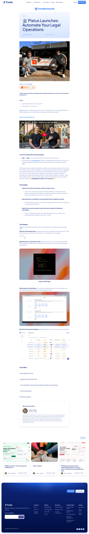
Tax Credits (47, 511)
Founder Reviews (36, 512)
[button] (30, 2)
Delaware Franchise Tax (70, 517)
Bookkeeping (47, 507)
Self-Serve (81, 507)
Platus (21, 84)
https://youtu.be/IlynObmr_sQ (27, 117)
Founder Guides (59, 507)
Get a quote (80, 510)
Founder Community (58, 512)
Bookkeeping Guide (70, 511)
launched (29, 84)
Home (35, 507)
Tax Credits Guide (71, 514)
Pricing (52, 2)
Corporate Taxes (48, 509)
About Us (36, 509)
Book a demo (59, 2)
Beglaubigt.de (36, 160)
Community (46, 2)
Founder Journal (58, 509)
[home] (9, 2)
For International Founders (70, 521)
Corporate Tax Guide (70, 507)
